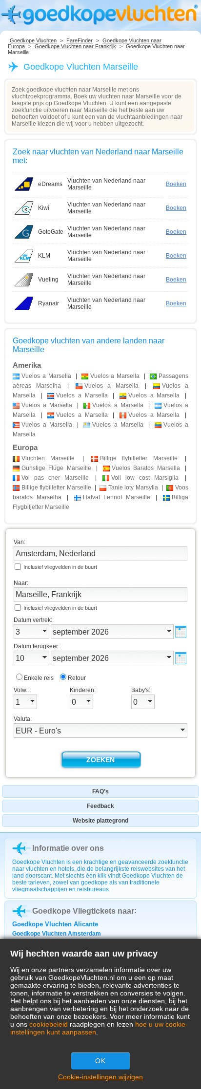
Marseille (48, 458)
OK (100, 1061)
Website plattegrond (100, 820)
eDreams (50, 184)
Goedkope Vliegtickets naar (83, 911)
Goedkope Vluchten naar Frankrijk (75, 46)
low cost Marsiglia (145, 477)
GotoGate (50, 231)
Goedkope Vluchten (33, 40)
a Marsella (46, 376)
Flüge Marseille (56, 468)
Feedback (100, 806)
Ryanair (48, 303)
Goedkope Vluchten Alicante (55, 924)
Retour (77, 678)
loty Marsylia (133, 487)
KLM (44, 255)
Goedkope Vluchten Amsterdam (56, 933)
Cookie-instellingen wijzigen (100, 1077)
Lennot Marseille (116, 497)
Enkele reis (39, 678)
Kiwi (43, 208)
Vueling (48, 279)
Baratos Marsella (146, 468)
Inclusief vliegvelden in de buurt (60, 567)
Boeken (176, 184)
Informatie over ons (68, 848)
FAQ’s (100, 791)
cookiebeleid (48, 1024)
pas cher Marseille (55, 477)
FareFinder (79, 40)
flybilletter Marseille (139, 458)
